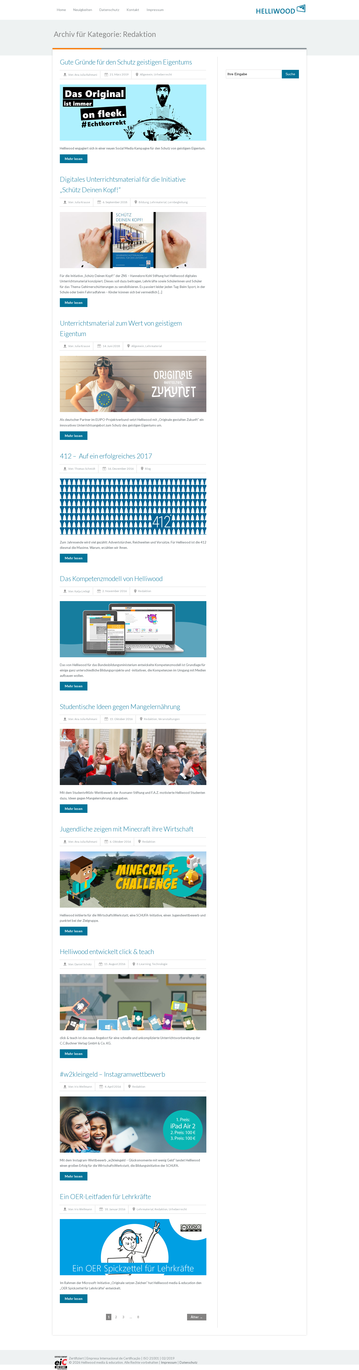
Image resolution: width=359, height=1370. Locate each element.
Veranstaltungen (169, 719)
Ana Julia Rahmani (85, 74)
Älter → (197, 1317)
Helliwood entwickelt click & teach (107, 951)
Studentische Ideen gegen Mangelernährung (120, 706)
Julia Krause (82, 202)
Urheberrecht (163, 74)
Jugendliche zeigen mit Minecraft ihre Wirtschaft (126, 829)
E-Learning (144, 964)
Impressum (155, 10)
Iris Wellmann (83, 1086)
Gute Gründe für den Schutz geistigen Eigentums (126, 62)
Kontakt (133, 10)
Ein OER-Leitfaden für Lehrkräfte (105, 1196)
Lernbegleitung (178, 202)
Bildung (144, 202)
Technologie (160, 964)
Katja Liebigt (82, 591)
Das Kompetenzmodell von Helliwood (111, 578)
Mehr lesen (74, 159)
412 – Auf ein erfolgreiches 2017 (106, 456)
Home (61, 10)
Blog (148, 468)
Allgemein (146, 74)
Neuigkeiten (82, 10)
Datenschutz (109, 10)
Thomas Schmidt (84, 468)
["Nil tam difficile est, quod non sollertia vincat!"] (280, 9)
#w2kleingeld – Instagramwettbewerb (112, 1074)
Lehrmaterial (158, 202)
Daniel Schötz (83, 964)
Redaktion (144, 591)
